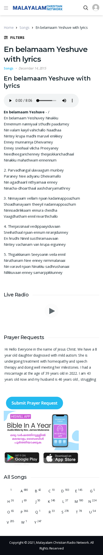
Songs (24, 27)
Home (9, 27)
